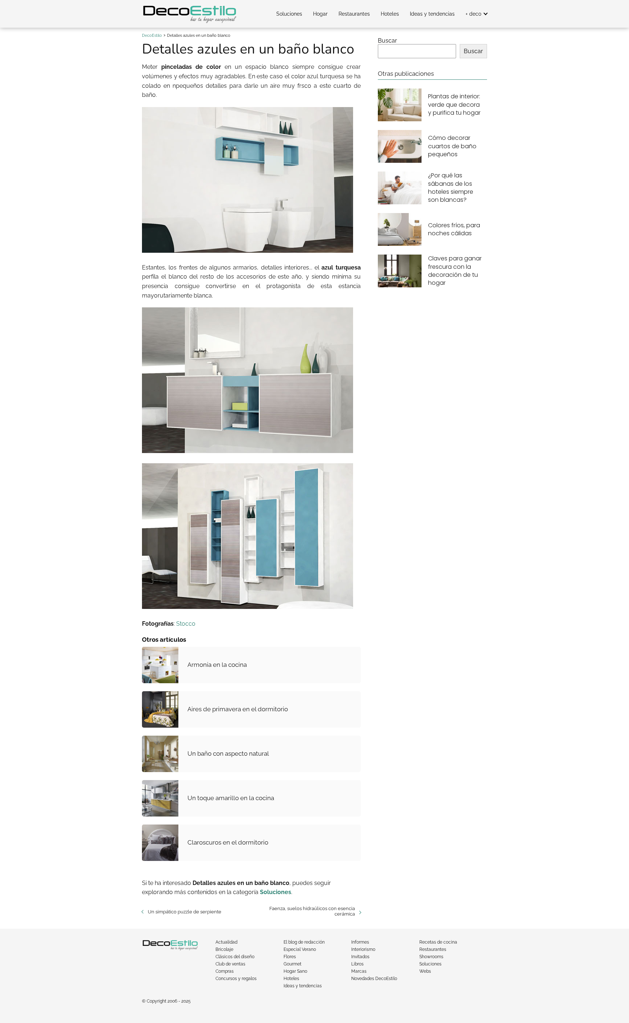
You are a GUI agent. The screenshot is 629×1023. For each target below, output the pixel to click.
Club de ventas (230, 964)
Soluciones (289, 14)
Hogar (320, 14)
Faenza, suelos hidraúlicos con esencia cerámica (312, 911)
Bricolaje (224, 949)
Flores (290, 956)
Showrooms (431, 956)
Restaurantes (354, 14)
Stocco (185, 623)
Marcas (359, 971)
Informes (360, 942)
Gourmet (292, 964)
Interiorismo (363, 949)
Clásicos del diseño (234, 956)
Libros (357, 964)
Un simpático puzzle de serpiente (184, 911)
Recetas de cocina (438, 942)
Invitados (360, 956)
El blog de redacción (304, 942)
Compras (224, 971)
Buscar (387, 40)
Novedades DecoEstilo (374, 978)
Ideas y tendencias (432, 14)
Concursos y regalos (236, 978)
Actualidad (226, 942)
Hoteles (390, 14)
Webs (425, 971)
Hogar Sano (295, 971)
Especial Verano (300, 949)
